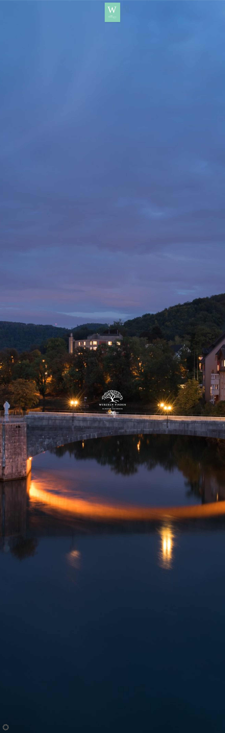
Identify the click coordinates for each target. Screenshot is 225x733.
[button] (5, 727)
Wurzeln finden (112, 12)
